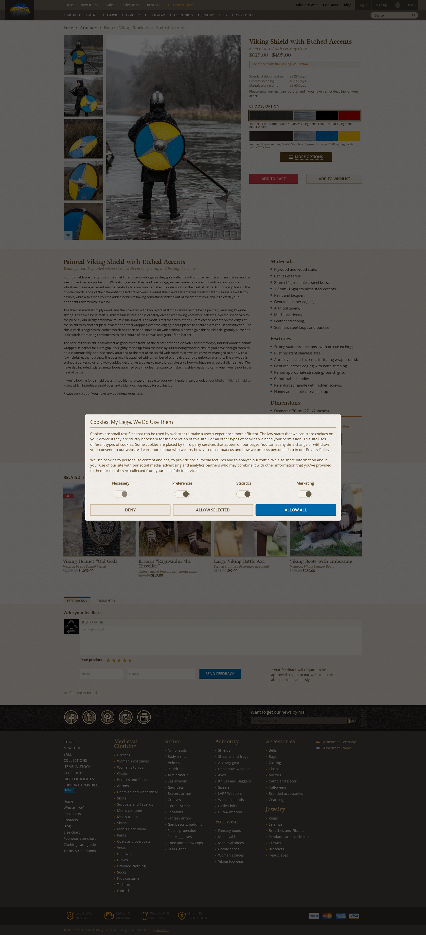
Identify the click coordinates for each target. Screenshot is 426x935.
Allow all (296, 509)
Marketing (305, 483)
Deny (130, 509)
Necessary (120, 483)
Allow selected (213, 509)
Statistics (243, 483)
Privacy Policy (317, 449)
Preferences (182, 483)
